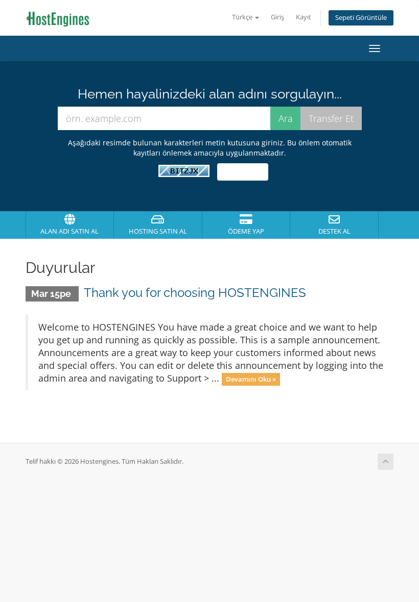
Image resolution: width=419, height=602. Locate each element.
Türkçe (243, 17)
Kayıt (303, 17)
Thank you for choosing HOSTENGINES (195, 292)
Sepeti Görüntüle (361, 17)
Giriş (277, 17)
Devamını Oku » (251, 379)
